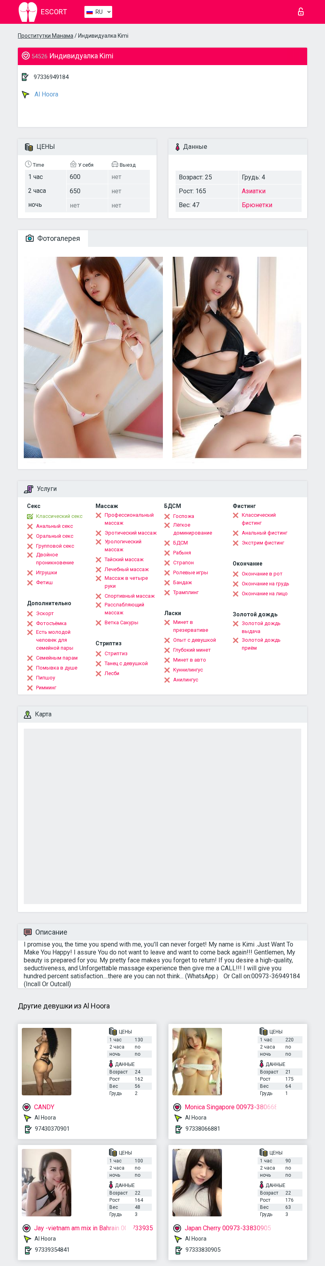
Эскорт (45, 613)
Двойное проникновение (55, 559)
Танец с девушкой (126, 663)
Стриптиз (116, 653)
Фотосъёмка (51, 623)
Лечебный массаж (127, 569)
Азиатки (254, 191)
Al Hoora (45, 94)
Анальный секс (54, 526)
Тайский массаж (124, 559)
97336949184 (51, 77)
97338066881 (202, 1128)
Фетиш (44, 582)
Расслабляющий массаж (124, 609)
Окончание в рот (262, 574)
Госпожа (183, 516)
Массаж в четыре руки (126, 582)
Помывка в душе (56, 668)
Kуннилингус (188, 670)
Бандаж (182, 582)
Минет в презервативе (190, 626)
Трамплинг (186, 592)
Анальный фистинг (264, 533)
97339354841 (52, 1249)
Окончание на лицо (265, 593)
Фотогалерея (58, 238)
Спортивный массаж (130, 596)
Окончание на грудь (265, 584)
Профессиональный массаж (129, 519)
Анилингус (185, 680)
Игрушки (46, 572)
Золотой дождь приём (261, 644)
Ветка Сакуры (121, 622)
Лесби (112, 673)
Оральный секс (54, 536)
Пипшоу (45, 678)
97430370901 (52, 1128)
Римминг (46, 688)
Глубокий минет (192, 650)
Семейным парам (57, 658)
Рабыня (182, 553)
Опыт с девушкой (194, 640)
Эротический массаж (131, 533)
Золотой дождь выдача (261, 627)
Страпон (183, 563)
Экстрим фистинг (263, 543)
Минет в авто (189, 660)
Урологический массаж (123, 545)
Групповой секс (55, 546)
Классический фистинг (259, 519)
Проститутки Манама (45, 36)
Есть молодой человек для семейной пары (54, 640)
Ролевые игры (190, 572)
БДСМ (180, 543)
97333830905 (202, 1249)
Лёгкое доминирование (192, 529)
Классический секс (59, 516)
